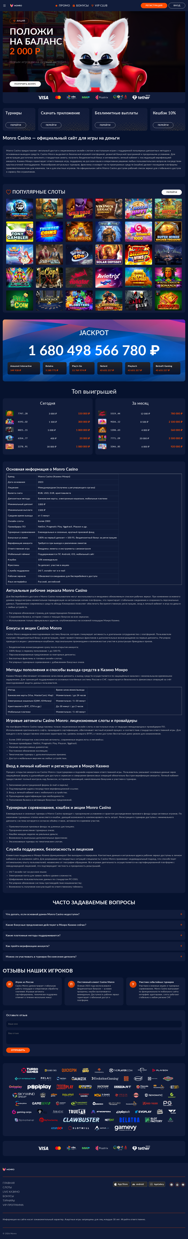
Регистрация (154, 5)
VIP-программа (13, 1205)
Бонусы (8, 1196)
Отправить (18, 1050)
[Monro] (16, 5)
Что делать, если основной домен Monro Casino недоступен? (42, 914)
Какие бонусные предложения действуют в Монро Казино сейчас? (46, 925)
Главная (9, 1183)
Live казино (11, 1192)
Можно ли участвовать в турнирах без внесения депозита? (41, 957)
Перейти (15, 125)
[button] (4, 5)
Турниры (9, 1201)
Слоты (7, 1187)
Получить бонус (25, 84)
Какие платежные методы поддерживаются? (33, 935)
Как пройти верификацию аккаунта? (27, 946)
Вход (177, 5)
